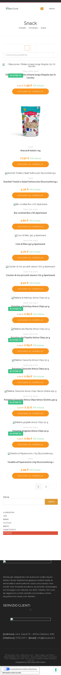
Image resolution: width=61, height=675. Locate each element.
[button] (30, 609)
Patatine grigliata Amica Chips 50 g (30, 431)
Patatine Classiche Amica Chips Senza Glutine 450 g (30, 400)
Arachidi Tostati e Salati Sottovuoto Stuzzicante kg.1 (30, 182)
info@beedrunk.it (46, 638)
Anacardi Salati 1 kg (30, 150)
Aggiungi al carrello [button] (30, 91)
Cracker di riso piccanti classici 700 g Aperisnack (30, 275)
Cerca (6, 497)
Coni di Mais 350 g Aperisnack (30, 244)
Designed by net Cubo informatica (30, 662)
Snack (43, 28)
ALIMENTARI (8, 512)
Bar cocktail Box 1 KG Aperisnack (30, 213)
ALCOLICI (7, 523)
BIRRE (6, 519)
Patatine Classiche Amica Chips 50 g (30, 369)
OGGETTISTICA (9, 530)
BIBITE (6, 526)
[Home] (15, 28)
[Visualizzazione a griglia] (27, 47)
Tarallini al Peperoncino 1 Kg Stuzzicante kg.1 (30, 462)
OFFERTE (7, 533)
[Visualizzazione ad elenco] (33, 47)
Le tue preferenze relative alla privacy (23, 669)
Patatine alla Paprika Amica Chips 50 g (30, 337)
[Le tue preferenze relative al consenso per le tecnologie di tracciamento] (56, 670)
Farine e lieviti (28, 71)
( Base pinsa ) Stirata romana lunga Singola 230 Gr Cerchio (30, 76)
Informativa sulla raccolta (11, 673)
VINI (5, 516)
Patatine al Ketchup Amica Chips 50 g (30, 306)
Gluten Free (27, 209)
